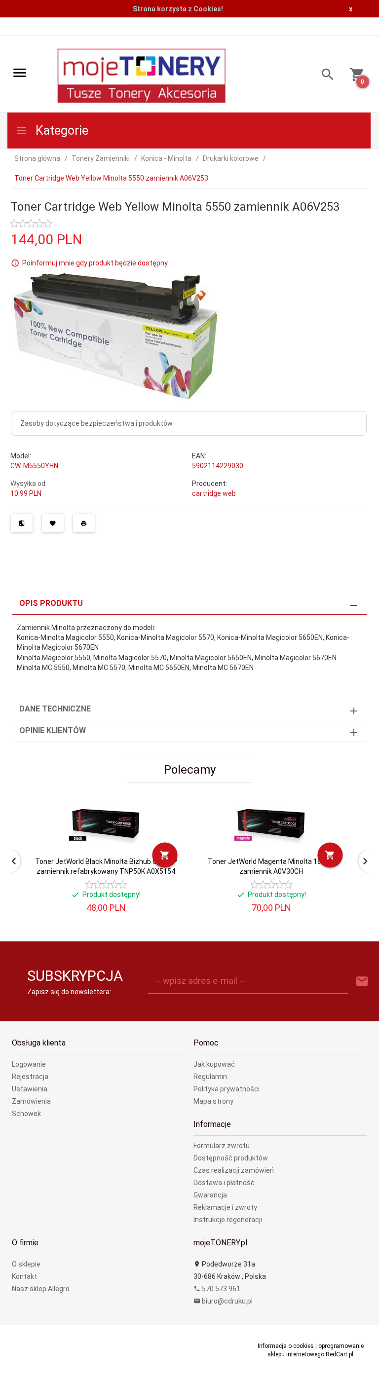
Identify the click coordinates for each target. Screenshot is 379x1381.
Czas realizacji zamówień (233, 1170)
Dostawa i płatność (224, 1183)
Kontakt (24, 1276)
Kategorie (60, 130)
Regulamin (210, 1077)
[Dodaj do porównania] (22, 523)
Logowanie (29, 1064)
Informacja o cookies (286, 1346)
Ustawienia (29, 1089)
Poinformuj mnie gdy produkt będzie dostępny (95, 263)
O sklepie (26, 1264)
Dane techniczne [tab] (55, 708)
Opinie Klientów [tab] (52, 730)
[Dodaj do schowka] (53, 523)
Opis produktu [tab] (51, 603)
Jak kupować (214, 1064)
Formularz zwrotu (221, 1146)
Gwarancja (210, 1195)
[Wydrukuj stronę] (84, 523)
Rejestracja (30, 1077)
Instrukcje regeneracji (227, 1220)
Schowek (26, 1114)
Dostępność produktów (230, 1158)
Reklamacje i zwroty (225, 1207)
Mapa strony (213, 1101)
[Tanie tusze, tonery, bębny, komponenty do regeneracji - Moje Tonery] (141, 75)
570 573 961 (220, 1289)
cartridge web (214, 493)
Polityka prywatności (226, 1089)
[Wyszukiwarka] (324, 76)
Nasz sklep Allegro (41, 1289)
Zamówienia (31, 1101)
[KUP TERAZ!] (165, 855)
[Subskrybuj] (362, 981)
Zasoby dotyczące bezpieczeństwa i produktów (96, 423)
